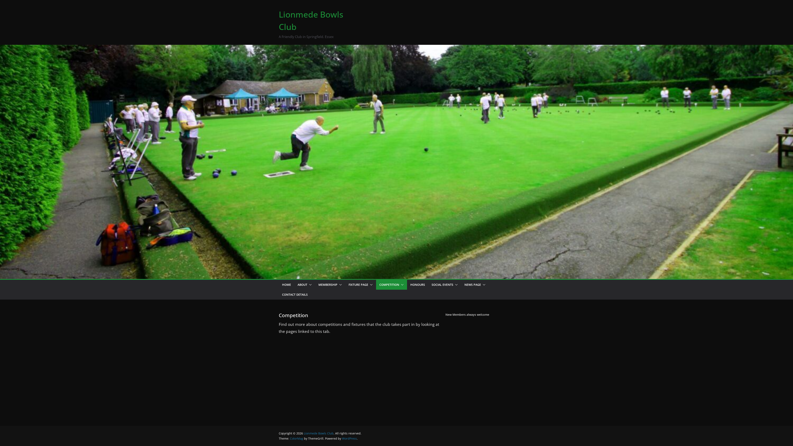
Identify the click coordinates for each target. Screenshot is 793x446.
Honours (417, 285)
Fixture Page (358, 285)
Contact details (295, 295)
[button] (309, 285)
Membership (327, 285)
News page (472, 285)
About (302, 285)
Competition (389, 285)
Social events (442, 285)
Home (286, 285)
